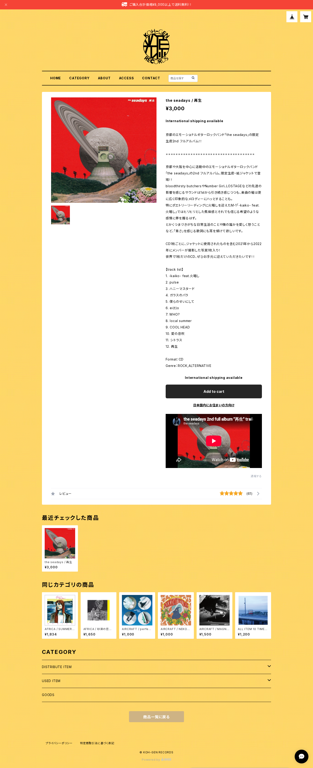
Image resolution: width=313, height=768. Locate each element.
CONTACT (151, 78)
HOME (55, 78)
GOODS (48, 695)
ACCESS (126, 78)
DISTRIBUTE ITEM (57, 667)
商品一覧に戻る (156, 717)
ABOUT (104, 78)
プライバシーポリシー (59, 743)
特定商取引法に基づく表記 (97, 743)
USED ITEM (51, 681)
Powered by (151, 759)
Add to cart (213, 391)
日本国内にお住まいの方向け (213, 405)
